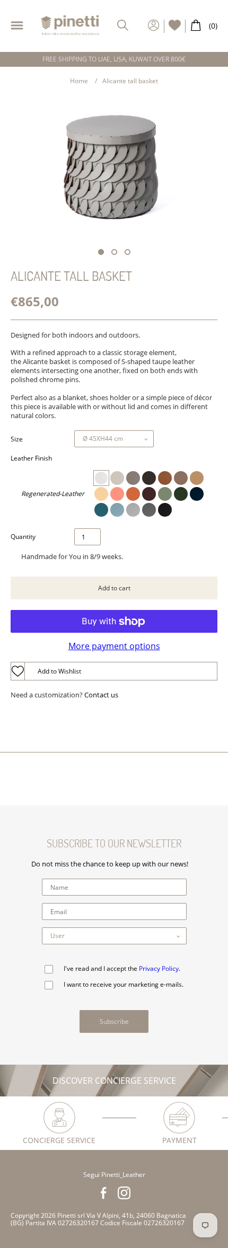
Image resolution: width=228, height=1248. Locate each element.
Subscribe (114, 1021)
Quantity (23, 537)
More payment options (114, 646)
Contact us (101, 695)
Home (79, 80)
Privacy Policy (159, 968)
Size (17, 439)
